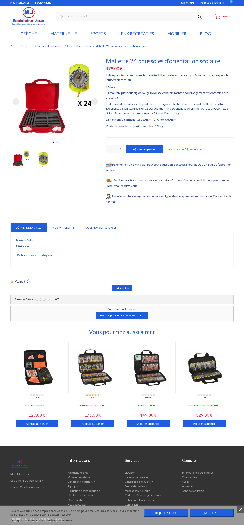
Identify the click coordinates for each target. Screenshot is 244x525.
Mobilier (177, 33)
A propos (73, 486)
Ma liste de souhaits (212, 2)
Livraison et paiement (80, 495)
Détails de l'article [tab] (28, 227)
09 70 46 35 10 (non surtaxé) (27, 480)
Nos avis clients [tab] (63, 227)
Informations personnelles (198, 472)
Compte (189, 460)
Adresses (187, 486)
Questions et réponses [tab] (101, 227)
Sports (98, 33)
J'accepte (212, 513)
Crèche (28, 33)
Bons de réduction (193, 490)
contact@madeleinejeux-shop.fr (29, 487)
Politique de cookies (23, 520)
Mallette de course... (37, 405)
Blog (205, 33)
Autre (30, 240)
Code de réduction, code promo (143, 495)
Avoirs (185, 481)
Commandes (189, 477)
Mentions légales (78, 472)
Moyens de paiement (80, 477)
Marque (21, 240)
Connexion (131, 504)
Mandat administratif (137, 490)
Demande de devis (136, 486)
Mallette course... (148, 405)
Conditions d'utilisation (81, 481)
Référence (22, 246)
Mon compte (75, 500)
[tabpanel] (55, 101)
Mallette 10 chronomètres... (204, 405)
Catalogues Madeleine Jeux (141, 500)
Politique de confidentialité (84, 490)
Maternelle (63, 33)
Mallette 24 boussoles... (93, 405)
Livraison (130, 472)
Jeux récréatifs (136, 33)
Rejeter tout (166, 513)
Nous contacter (19, 2)
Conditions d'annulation (139, 481)
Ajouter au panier (144, 149)
